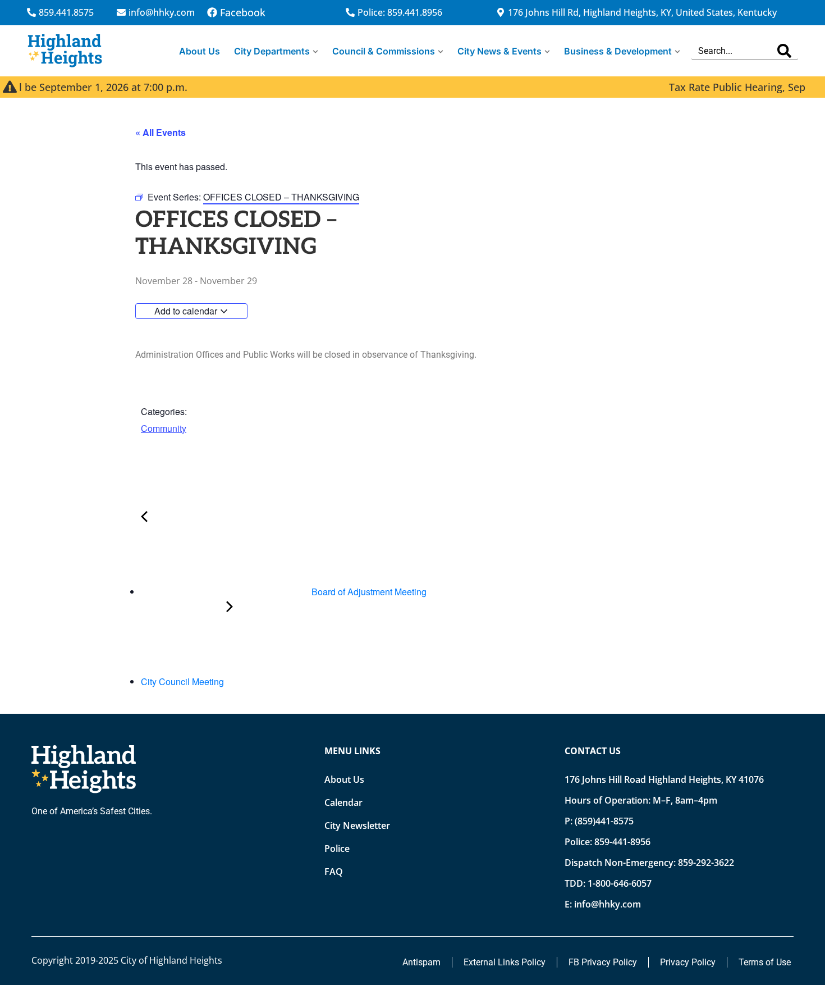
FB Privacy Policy (603, 962)
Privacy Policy (688, 962)
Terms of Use (765, 962)
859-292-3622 (706, 862)
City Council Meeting (183, 681)
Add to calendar (186, 310)
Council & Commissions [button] (383, 51)
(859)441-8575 (604, 821)
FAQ (333, 871)
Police (337, 848)
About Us (199, 51)
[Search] (784, 51)
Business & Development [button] (618, 51)
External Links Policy (505, 962)
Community (163, 428)
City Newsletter (357, 825)
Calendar (343, 802)
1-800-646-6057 (620, 883)
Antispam (421, 962)
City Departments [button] (272, 51)
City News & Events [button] (499, 51)
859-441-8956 (622, 842)
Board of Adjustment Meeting (368, 591)
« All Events (160, 132)
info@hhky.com (607, 904)
